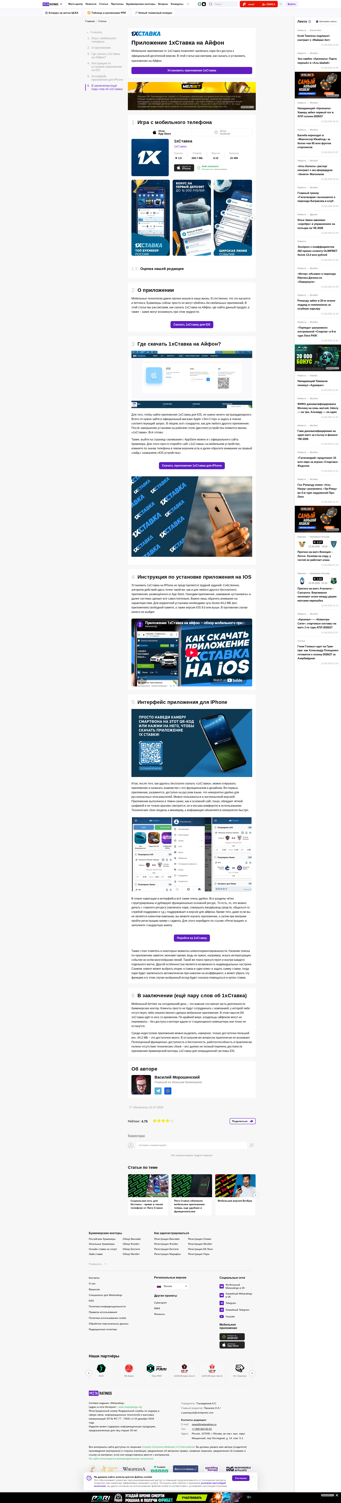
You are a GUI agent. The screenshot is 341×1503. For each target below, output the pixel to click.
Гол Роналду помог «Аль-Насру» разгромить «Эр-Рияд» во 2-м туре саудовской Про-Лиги (317, 490)
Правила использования (103, 1312)
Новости (91, 3)
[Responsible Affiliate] (238, 1469)
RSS (91, 1300)
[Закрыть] (335, 1495)
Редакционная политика (103, 1329)
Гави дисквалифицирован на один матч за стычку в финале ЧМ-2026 (317, 434)
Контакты (94, 1277)
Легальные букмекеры (102, 1243)
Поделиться (239, 1121)
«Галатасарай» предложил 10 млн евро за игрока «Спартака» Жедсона (317, 461)
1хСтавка (180, 146)
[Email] (167, 1091)
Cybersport (160, 1302)
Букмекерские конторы (140, 3)
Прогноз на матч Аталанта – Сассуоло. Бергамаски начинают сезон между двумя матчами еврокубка (317, 594)
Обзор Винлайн (132, 1238)
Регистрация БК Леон (200, 1249)
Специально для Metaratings (105, 1295)
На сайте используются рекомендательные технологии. (121, 1458)
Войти (292, 4)
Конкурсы (177, 3)
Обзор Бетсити (131, 1249)
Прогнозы (117, 3)
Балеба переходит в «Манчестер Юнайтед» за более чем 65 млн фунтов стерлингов (314, 141)
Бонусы (163, 3)
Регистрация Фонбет (166, 1243)
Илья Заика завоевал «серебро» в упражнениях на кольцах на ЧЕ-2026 (316, 223)
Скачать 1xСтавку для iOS (192, 324)
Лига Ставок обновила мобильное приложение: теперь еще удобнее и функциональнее (189, 1206)
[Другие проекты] (53, 4)
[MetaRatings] (100, 1393)
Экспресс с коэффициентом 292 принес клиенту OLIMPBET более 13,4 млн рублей (317, 250)
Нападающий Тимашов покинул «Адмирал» (312, 383)
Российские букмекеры (102, 1238)
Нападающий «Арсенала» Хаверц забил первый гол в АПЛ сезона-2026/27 (315, 112)
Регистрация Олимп (199, 1238)
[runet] (92, 1469)
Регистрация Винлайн (167, 1238)
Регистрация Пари (198, 1254)
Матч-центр (75, 3)
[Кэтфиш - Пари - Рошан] (170, 1497)
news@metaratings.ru (204, 1424)
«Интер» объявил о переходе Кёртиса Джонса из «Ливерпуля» (316, 277)
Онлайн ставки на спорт (103, 1249)
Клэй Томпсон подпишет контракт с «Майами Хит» (313, 37)
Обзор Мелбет (131, 1254)
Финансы (159, 1314)
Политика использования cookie (107, 1318)
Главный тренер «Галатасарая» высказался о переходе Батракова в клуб (316, 196)
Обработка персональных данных (108, 1323)
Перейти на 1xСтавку (192, 937)
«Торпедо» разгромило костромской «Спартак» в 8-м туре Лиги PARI (316, 331)
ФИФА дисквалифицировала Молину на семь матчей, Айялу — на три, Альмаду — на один (317, 407)
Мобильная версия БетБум (235, 1200)
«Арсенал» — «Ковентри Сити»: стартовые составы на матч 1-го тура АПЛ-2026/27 (316, 623)
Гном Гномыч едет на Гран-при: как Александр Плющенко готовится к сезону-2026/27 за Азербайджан (317, 652)
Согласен (241, 1478)
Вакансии (94, 1289)
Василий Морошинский (177, 1077)
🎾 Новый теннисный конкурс (153, 12)
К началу (96, 32)
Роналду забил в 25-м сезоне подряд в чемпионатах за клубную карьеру (316, 304)
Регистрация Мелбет (200, 1243)
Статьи (103, 3)
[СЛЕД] (252, 217)
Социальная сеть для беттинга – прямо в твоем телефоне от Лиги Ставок (147, 1204)
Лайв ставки (96, 1254)
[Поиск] (210, 4)
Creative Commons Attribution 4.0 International (168, 1446)
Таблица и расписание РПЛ (108, 12)
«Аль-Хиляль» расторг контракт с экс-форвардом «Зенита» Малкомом (314, 170)
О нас (92, 1283)
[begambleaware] (185, 1469)
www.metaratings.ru (129, 1406)
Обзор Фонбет (131, 1243)
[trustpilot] (159, 1469)
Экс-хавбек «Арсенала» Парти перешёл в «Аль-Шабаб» (317, 60)
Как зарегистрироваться (171, 1233)
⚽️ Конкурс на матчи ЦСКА (61, 12)
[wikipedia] (134, 1469)
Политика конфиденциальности (107, 1306)
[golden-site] (109, 1469)
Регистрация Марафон (167, 1254)
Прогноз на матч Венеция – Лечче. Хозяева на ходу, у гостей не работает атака (315, 555)
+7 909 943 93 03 (202, 1429)
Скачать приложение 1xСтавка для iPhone (192, 465)
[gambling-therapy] (211, 1469)
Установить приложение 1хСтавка (191, 70)
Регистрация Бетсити (166, 1249)
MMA (157, 1308)
